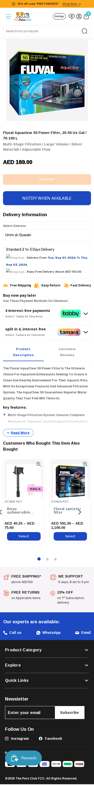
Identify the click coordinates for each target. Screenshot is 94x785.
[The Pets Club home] (23, 15)
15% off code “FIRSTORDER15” (47, 3)
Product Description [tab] (23, 352)
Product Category (23, 650)
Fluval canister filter (67, 510)
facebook (53, 738)
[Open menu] (8, 16)
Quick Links (17, 680)
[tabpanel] (47, 401)
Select (24, 536)
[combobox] (47, 31)
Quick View (38, 464)
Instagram (19, 738)
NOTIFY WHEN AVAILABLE (46, 198)
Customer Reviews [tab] (67, 352)
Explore (13, 665)
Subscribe (69, 712)
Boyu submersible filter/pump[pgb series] (21, 510)
